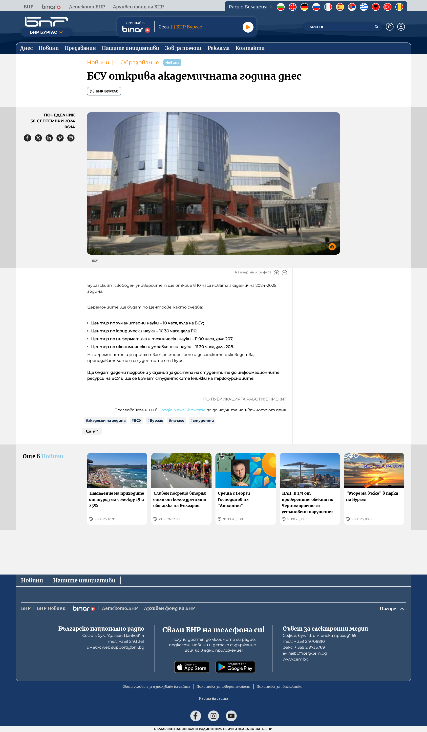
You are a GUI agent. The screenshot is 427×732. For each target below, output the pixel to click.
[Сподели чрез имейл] (71, 138)
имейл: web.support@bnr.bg (115, 647)
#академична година (106, 420)
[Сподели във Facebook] (27, 138)
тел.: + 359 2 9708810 (304, 641)
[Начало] (46, 22)
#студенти (202, 420)
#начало (176, 420)
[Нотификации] (389, 26)
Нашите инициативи (84, 580)
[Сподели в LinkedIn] (49, 138)
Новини (98, 62)
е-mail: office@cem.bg (305, 653)
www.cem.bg (296, 659)
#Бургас (155, 420)
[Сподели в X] (38, 138)
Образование (139, 62)
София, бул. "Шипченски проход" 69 (320, 635)
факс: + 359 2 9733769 (304, 647)
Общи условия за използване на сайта (156, 686)
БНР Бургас (107, 91)
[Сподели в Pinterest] (60, 138)
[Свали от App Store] (192, 667)
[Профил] (401, 26)
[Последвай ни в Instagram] (213, 716)
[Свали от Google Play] (235, 667)
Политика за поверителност (223, 686)
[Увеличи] (276, 273)
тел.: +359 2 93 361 (126, 641)
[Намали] (284, 273)
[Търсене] (377, 27)
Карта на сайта (213, 698)
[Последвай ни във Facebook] (196, 716)
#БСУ (136, 420)
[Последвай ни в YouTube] (231, 716)
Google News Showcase (182, 410)
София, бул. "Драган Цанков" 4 (113, 635)
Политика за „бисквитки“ (280, 686)
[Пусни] (248, 27)
